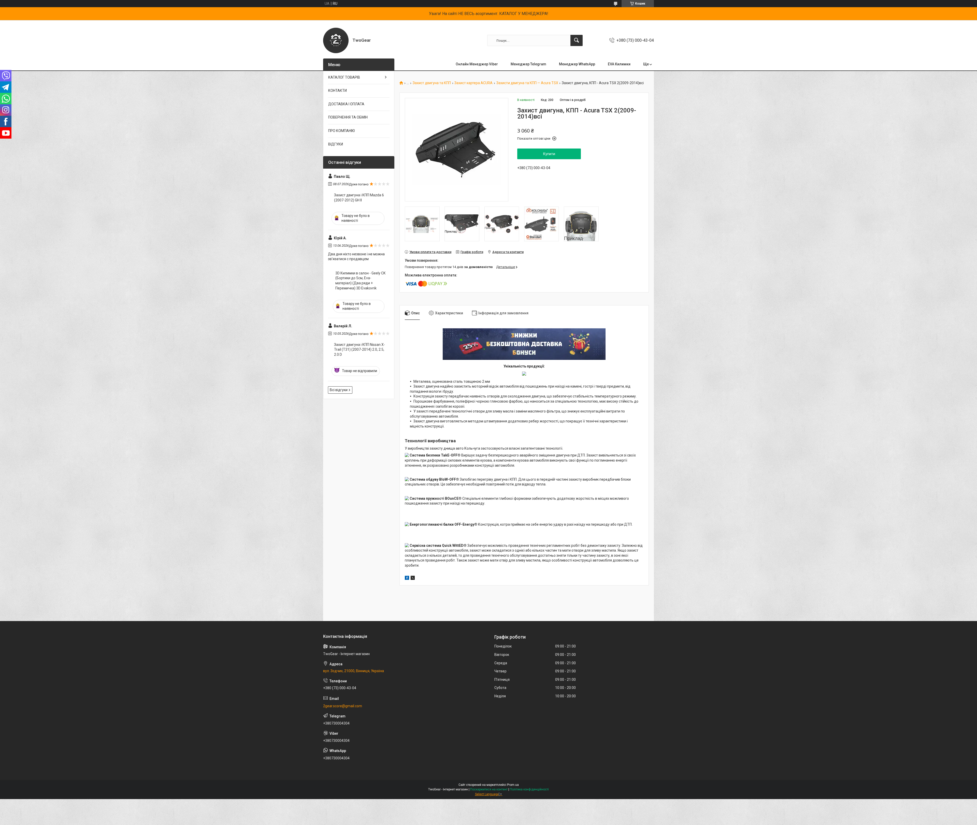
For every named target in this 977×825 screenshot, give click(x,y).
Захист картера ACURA (473, 83)
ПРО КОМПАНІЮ (341, 131)
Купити (549, 154)
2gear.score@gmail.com (342, 706)
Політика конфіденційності (529, 789)
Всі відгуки (339, 390)
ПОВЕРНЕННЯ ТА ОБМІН (348, 117)
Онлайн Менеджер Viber (477, 64)
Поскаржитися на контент (489, 789)
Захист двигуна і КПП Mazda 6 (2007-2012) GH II (359, 197)
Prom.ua (513, 785)
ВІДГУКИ (335, 144)
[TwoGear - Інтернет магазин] (336, 40)
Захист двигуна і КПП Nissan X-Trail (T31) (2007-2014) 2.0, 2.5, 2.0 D (359, 350)
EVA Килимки (619, 64)
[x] (413, 579)
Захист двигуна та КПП (432, 83)
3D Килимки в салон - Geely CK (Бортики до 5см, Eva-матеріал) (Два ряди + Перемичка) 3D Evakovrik (360, 280)
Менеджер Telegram (528, 64)
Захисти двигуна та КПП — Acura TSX (527, 83)
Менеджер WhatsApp (577, 64)
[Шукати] (576, 40)
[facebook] (407, 579)
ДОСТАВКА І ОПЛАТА (346, 104)
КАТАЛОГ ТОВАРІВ (344, 77)
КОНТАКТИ (337, 91)
